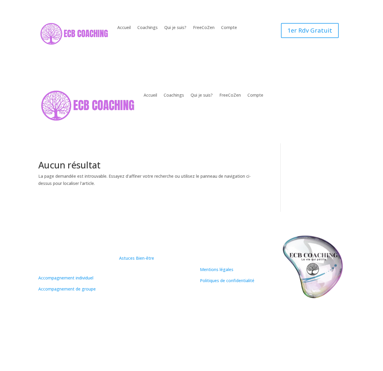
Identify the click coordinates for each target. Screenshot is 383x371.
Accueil (124, 27)
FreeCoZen (204, 27)
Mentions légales (216, 269)
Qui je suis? (175, 27)
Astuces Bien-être (136, 258)
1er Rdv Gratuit (310, 30)
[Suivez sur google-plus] (172, 292)
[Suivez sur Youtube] (160, 292)
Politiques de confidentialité (227, 280)
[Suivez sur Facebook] (148, 292)
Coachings (147, 27)
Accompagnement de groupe (67, 289)
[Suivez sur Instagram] (124, 292)
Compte (229, 27)
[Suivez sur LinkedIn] (136, 292)
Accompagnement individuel (65, 278)
